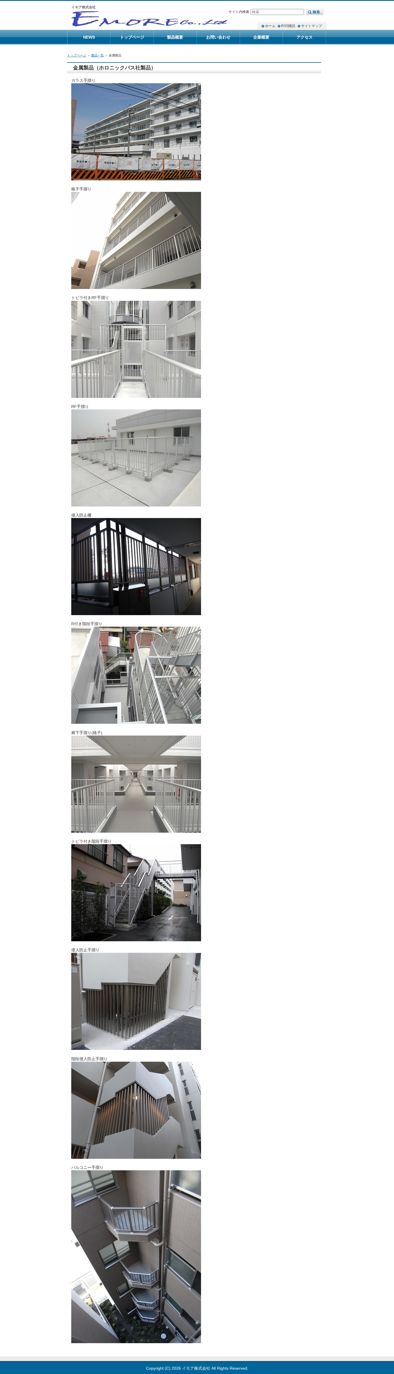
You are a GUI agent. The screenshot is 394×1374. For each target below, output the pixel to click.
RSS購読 (288, 26)
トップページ (76, 55)
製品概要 (175, 37)
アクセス (305, 37)
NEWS (89, 37)
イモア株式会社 (196, 1368)
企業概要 (261, 37)
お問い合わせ (218, 37)
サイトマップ (311, 26)
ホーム (270, 26)
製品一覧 (97, 55)
